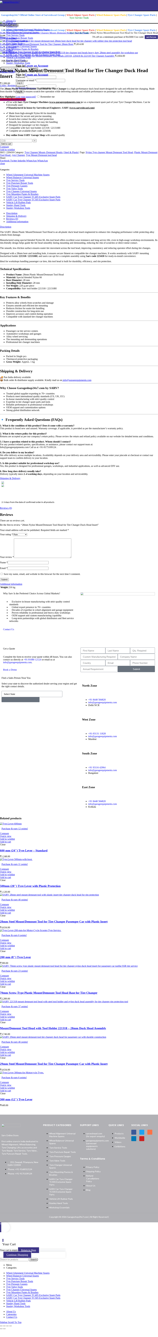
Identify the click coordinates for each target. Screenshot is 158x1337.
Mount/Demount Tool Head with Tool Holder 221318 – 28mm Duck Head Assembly (53, 1028)
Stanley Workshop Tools (18, 208)
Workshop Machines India (13, 99)
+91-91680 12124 (32, 659)
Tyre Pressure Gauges (16, 185)
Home (3, 33)
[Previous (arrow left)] (1, 1328)
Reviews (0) (12, 218)
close (2, 163)
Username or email (26, 80)
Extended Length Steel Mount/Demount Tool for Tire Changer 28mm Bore (37, 44)
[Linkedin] (133, 1138)
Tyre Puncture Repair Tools (19, 183)
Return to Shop (28, 1250)
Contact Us (8, 629)
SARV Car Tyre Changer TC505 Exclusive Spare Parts (33, 199)
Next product (6, 50)
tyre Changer (18, 155)
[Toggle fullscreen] (7, 1325)
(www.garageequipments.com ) (65, 102)
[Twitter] (141, 1132)
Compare (4, 146)
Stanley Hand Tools (15, 205)
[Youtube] (141, 1138)
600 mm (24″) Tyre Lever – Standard (24, 850)
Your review (7, 557)
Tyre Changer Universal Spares (21, 33)
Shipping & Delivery (16, 216)
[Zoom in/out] (10, 1325)
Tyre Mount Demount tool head (41, 155)
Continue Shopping (17, 1254)
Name (4, 562)
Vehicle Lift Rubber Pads (18, 202)
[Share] (4, 1325)
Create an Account (36, 65)
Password (21, 86)
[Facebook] (133, 1132)
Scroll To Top (14, 1322)
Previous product (8, 38)
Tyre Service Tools (15, 180)
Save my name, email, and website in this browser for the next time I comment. (42, 574)
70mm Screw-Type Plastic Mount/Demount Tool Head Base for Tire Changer (48, 992)
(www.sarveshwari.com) (82, 107)
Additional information (17, 221)
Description (11, 213)
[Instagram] (149, 1132)
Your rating (6, 534)
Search (33, 1259)
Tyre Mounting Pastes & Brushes (22, 194)
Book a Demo (10, 669)
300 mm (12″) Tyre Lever (16, 1099)
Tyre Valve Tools (14, 188)
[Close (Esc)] (1, 1325)
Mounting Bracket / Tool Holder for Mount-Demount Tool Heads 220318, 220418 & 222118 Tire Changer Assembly (57, 56)
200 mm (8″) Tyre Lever (15, 957)
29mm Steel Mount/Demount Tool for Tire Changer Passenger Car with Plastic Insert (54, 1063)
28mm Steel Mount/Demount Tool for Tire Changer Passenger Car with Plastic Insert (54, 921)
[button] (5, 841)
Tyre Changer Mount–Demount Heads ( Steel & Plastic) (62, 33)
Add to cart (6, 144)
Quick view (5, 836)
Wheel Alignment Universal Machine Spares (28, 174)
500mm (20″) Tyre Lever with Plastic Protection (30, 886)
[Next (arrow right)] (4, 1328)
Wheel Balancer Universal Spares (22, 177)
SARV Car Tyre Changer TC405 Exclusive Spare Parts (33, 197)
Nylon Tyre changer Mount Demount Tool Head (109, 152)
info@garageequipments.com (76, 380)
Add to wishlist (7, 149)
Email (4, 568)
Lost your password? (26, 96)
